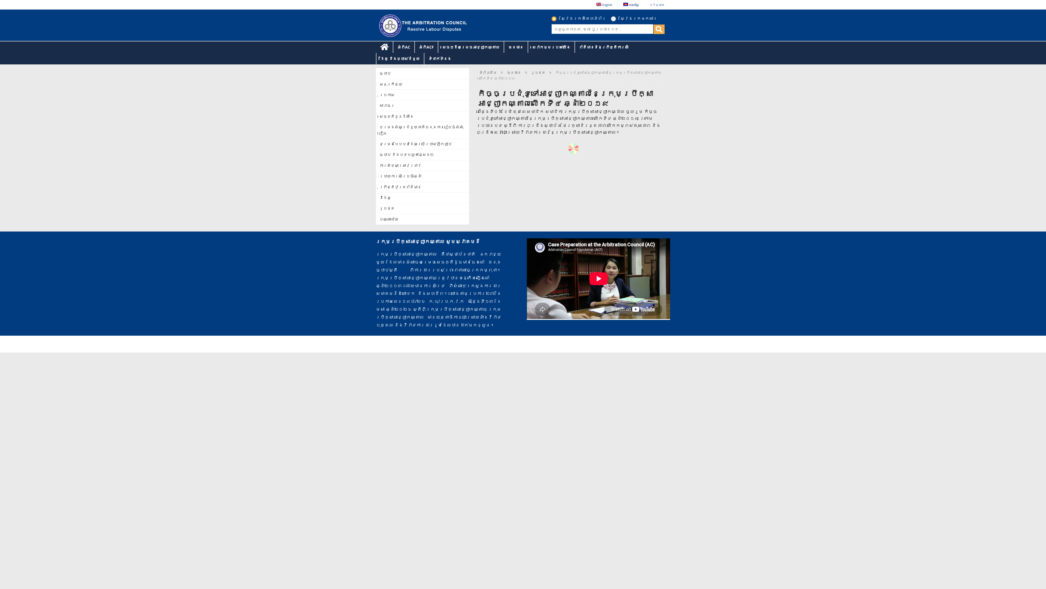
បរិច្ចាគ (657, 5)
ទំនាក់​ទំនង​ (439, 58)
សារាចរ (387, 105)
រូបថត (387, 208)
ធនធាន (516, 47)
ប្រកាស (387, 94)
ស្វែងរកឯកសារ (639, 18)
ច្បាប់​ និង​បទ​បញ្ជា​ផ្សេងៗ (406, 154)
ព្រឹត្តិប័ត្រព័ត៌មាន (400, 187)
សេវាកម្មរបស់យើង (551, 47)
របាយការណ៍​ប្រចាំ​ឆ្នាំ (400, 176)
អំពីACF (426, 47)
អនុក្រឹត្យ (390, 84)
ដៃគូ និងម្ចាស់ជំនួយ (400, 58)
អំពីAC (403, 47)
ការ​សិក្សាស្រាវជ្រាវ (400, 165)
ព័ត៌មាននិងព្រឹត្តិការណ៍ (604, 47)
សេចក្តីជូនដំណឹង (396, 116)
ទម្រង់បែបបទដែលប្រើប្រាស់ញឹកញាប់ (415, 143)
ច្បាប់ (385, 73)
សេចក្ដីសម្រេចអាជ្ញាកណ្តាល (471, 47)
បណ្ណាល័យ (389, 219)
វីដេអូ (385, 197)
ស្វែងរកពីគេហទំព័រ (583, 18)
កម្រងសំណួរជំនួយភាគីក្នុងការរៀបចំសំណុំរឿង (421, 130)
